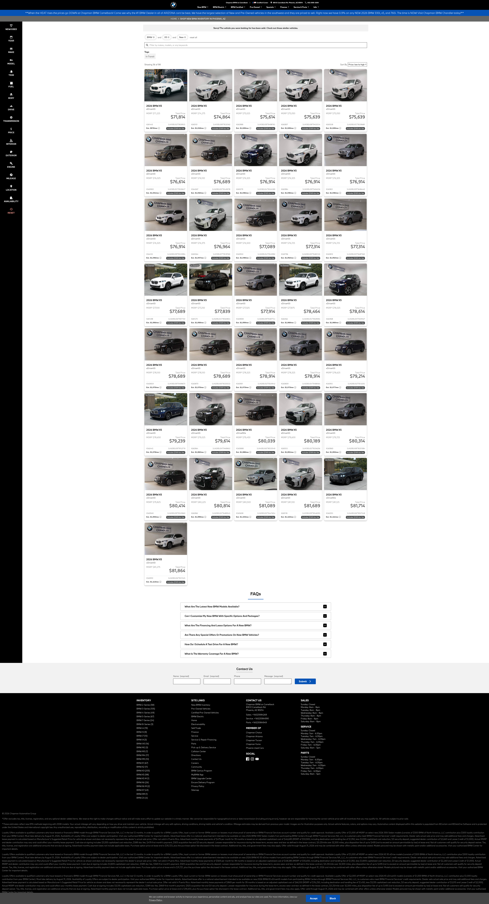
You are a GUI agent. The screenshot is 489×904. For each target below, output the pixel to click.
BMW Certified (237, 7)
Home (174, 18)
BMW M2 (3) (142, 747)
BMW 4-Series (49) (145, 712)
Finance (283, 7)
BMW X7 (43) (142, 790)
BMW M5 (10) (143, 759)
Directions (196, 755)
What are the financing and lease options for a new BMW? (218, 625)
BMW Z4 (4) (142, 797)
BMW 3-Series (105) (146, 708)
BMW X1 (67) (142, 763)
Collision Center (198, 751)
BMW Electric (218, 7)
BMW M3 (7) (142, 751)
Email (211, 676)
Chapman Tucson (254, 740)
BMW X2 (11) (142, 766)
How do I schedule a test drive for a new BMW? (211, 644)
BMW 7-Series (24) (145, 720)
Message (273, 676)
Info (315, 7)
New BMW (201, 7)
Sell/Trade (196, 728)
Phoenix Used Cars (255, 748)
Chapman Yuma (253, 744)
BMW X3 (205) (143, 770)
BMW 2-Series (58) (145, 704)
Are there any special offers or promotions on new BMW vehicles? (222, 634)
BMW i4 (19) (142, 728)
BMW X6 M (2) (143, 786)
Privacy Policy (197, 786)
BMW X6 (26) (143, 782)
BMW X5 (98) (143, 774)
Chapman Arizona (254, 736)
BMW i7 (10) (142, 735)
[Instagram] (252, 759)
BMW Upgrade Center (201, 778)
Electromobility (198, 724)
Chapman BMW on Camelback (237, 3)
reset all (193, 37)
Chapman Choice (254, 732)
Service (194, 735)
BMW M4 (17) (143, 755)
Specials (270, 7)
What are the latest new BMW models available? (212, 606)
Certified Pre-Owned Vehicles (205, 712)
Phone (237, 676)
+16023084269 (259, 714)
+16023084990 (261, 718)
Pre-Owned (255, 7)
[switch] (150, 56)
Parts (193, 743)
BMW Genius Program (201, 770)
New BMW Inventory (200, 704)
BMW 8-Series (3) (145, 724)
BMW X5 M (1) (143, 778)
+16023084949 (259, 722)
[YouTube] (257, 759)
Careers (195, 763)
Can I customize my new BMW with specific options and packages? (222, 615)
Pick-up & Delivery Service (203, 747)
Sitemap (195, 790)
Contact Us (196, 759)
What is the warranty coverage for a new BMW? (212, 653)
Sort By (343, 64)
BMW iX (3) (142, 739)
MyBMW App (197, 774)
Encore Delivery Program (203, 782)
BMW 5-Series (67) (145, 716)
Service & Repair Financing (203, 739)
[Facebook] (248, 759)
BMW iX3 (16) (143, 743)
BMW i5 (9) (142, 732)
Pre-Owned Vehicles (200, 708)
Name (181, 676)
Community (196, 766)
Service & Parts (300, 7)
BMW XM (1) (142, 794)
